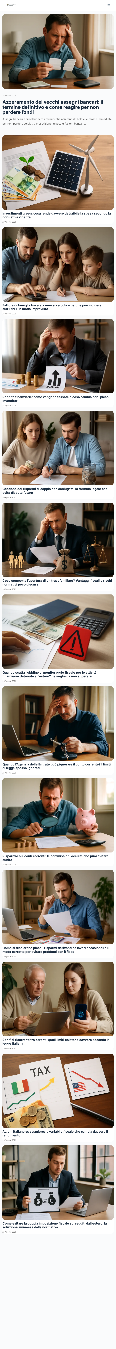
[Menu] (109, 5)
